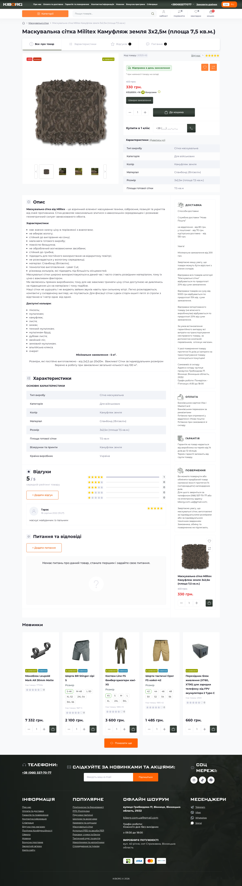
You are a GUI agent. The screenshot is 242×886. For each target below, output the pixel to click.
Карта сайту (28, 850)
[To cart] (209, 603)
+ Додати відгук (42, 495)
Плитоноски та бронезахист (88, 807)
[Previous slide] (36, 171)
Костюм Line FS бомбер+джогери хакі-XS (120, 680)
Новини (120, 4)
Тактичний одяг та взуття (86, 838)
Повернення (195, 470)
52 (155, 696)
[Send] (191, 128)
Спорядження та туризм (86, 846)
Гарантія (192, 438)
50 (148, 696)
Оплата (191, 396)
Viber (198, 812)
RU (232, 4)
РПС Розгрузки (81, 811)
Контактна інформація (102, 4)
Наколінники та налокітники (88, 842)
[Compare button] (213, 67)
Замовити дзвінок (206, 4)
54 (162, 696)
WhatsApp (201, 817)
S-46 (69, 691)
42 (148, 691)
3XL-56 (70, 702)
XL (108, 701)
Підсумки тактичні (83, 815)
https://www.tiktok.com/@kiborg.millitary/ (202, 780)
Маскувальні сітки (39, 23)
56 (170, 696)
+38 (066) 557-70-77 (36, 772)
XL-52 (70, 696)
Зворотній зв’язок (32, 846)
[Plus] (145, 112)
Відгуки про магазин (33, 826)
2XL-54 (81, 696)
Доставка (193, 205)
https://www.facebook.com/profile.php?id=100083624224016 (211, 780)
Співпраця (152, 4)
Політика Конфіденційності (37, 830)
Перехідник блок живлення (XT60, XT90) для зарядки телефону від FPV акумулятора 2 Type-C (200, 684)
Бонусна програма (135, 4)
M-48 (79, 691)
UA (226, 4)
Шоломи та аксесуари (85, 818)
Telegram (200, 807)
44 (155, 691)
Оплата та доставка (53, 4)
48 (170, 691)
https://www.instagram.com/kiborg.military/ (194, 780)
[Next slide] (105, 171)
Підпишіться (146, 777)
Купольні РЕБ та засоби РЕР (88, 830)
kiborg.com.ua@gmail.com (140, 817)
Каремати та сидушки (85, 822)
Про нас (37, 4)
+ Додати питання (44, 547)
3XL (125, 701)
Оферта (26, 834)
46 (163, 691)
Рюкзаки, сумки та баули (86, 834)
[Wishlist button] (204, 67)
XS (108, 695)
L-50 (88, 691)
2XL (116, 701)
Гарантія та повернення (77, 4)
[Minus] (129, 112)
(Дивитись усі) (157, 140)
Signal (198, 823)
